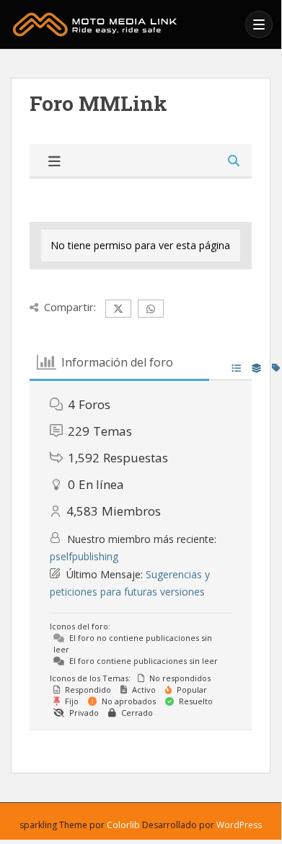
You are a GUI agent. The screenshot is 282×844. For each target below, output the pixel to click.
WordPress (239, 825)
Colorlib (123, 825)
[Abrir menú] (259, 24)
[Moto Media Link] (124, 24)
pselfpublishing (84, 556)
